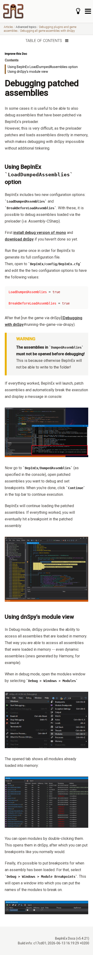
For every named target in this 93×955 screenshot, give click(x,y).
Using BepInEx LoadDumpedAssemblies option (43, 67)
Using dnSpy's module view (28, 71)
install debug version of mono (39, 232)
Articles (8, 27)
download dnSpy (19, 239)
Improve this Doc (16, 53)
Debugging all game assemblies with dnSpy (47, 30)
